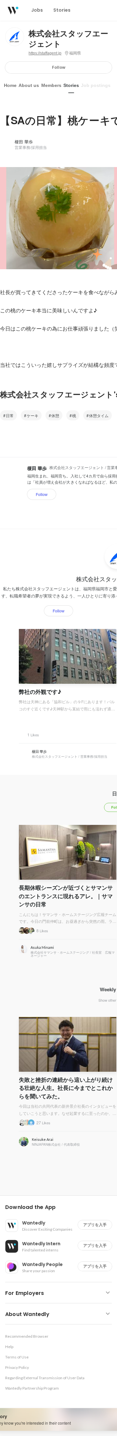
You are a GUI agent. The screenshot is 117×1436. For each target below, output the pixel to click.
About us (29, 85)
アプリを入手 (95, 1224)
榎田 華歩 (24, 142)
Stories (71, 85)
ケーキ (32, 415)
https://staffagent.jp (45, 53)
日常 (10, 415)
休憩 (55, 415)
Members (51, 85)
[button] (61, 1207)
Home (10, 85)
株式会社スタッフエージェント (68, 39)
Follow (58, 67)
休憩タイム (99, 415)
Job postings (95, 85)
